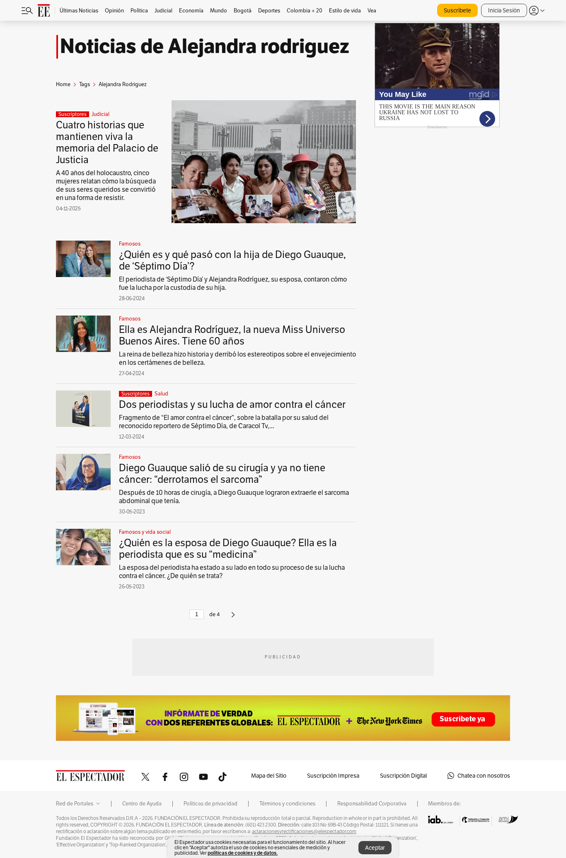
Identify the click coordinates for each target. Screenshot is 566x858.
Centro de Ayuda (142, 804)
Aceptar (375, 847)
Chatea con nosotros (483, 775)
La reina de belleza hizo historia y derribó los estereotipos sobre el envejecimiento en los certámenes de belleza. (237, 358)
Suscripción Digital (403, 775)
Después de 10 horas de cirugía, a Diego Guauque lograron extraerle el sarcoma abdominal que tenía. (234, 496)
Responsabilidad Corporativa (371, 804)
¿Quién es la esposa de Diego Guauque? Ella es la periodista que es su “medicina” (228, 548)
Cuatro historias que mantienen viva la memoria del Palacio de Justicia (107, 142)
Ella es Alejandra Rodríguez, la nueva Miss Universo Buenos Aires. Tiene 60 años (232, 335)
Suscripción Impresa (333, 775)
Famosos (129, 244)
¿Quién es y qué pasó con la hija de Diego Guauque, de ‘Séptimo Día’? (232, 260)
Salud (161, 393)
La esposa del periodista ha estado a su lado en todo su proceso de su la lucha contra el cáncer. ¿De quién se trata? (232, 571)
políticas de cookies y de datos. (243, 853)
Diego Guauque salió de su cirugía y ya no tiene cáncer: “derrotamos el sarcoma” (222, 473)
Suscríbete (457, 10)
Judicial (100, 114)
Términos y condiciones (287, 804)
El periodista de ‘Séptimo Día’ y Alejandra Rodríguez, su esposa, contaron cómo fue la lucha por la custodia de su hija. (233, 283)
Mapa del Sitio (268, 775)
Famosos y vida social (145, 532)
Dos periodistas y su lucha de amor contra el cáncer (232, 404)
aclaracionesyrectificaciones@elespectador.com (304, 831)
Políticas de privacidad (210, 804)
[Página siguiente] (233, 618)
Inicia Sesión (504, 10)
